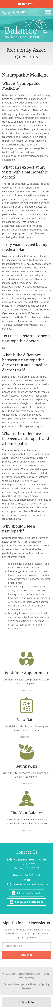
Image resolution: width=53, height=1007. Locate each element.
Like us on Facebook (29, 893)
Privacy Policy (26, 977)
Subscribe (26, 955)
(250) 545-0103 (18, 12)
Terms (45, 973)
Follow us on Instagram (29, 902)
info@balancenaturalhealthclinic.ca (26, 884)
